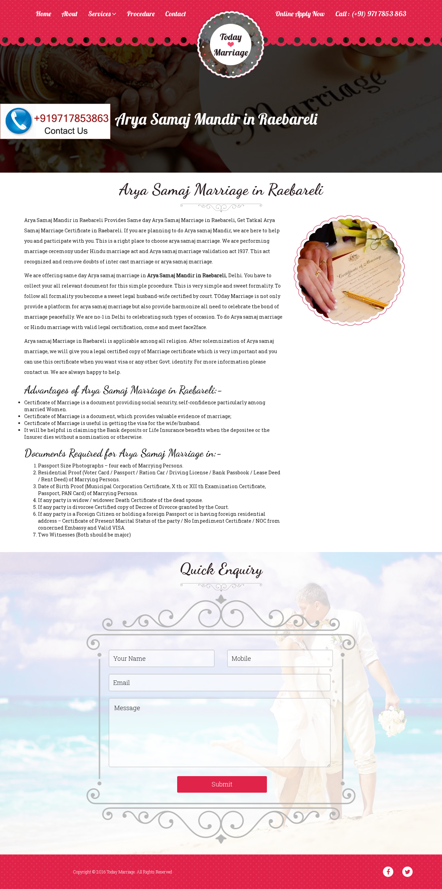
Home (43, 14)
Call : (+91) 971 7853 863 (370, 14)
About (69, 14)
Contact (175, 14)
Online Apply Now (300, 14)
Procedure (141, 14)
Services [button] (100, 14)
